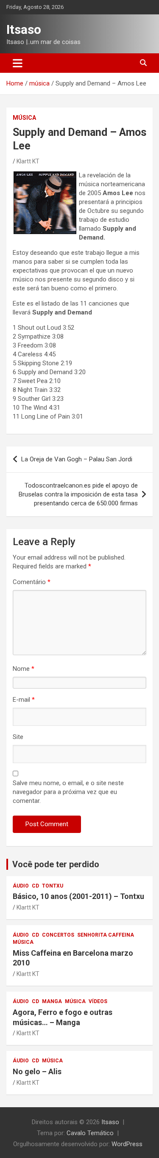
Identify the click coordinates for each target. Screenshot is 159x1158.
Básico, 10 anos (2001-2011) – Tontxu (78, 896)
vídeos (98, 1001)
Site (18, 737)
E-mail (24, 699)
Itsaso (23, 29)
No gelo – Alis (37, 1071)
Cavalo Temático (90, 1133)
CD (35, 886)
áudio (21, 886)
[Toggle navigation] (17, 63)
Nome (23, 669)
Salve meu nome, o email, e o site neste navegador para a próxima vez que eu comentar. (68, 792)
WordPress (127, 1144)
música (24, 117)
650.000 (78, 494)
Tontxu (52, 886)
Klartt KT (28, 161)
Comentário (31, 582)
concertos (58, 935)
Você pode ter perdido (55, 864)
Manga (52, 1001)
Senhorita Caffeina (105, 935)
